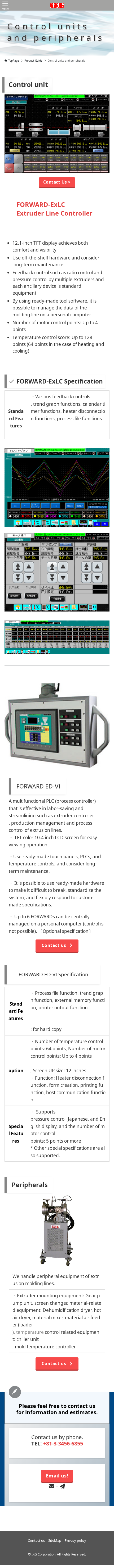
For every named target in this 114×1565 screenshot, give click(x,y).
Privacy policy (75, 1540)
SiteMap (54, 1540)
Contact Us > (57, 182)
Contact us (36, 1540)
